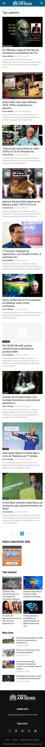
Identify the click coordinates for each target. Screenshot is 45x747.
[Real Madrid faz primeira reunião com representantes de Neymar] (8, 678)
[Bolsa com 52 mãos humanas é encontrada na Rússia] (8, 653)
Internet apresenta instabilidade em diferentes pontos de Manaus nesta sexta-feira (31, 621)
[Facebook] (9, 731)
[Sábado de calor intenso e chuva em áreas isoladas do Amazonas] (33, 582)
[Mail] (22, 731)
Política (5, 498)
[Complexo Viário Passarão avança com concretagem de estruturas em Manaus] (12, 582)
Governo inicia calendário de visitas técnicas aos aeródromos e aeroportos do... (29, 640)
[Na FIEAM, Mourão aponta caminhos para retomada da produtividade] (22, 333)
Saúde (5, 296)
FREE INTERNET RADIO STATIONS (12, 547)
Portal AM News (7, 56)
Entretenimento (8, 46)
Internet (26, 613)
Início (4, 9)
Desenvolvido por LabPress (29, 740)
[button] (4, 3)
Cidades (5, 247)
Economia (6, 98)
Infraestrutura (7, 588)
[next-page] (32, 534)
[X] (29, 731)
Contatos (15, 740)
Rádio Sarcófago (12, 550)
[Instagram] (16, 730)
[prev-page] (12, 534)
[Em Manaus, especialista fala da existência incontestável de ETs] (22, 32)
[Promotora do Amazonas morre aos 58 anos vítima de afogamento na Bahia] (12, 607)
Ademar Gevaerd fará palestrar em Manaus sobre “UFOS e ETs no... (21, 203)
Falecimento (6, 613)
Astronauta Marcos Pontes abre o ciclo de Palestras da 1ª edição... (21, 454)
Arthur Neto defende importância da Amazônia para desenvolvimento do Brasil (22, 505)
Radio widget (7, 560)
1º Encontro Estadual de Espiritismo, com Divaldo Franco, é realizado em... (21, 254)
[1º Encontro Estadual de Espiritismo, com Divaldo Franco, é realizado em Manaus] (22, 234)
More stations (16, 560)
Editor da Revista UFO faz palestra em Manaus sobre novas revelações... (21, 303)
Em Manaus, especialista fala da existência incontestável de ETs (20, 51)
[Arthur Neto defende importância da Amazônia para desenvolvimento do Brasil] (22, 486)
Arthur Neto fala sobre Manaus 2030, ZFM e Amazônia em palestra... (19, 105)
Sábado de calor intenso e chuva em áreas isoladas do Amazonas (32, 594)
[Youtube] (35, 731)
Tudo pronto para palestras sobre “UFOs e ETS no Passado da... (20, 150)
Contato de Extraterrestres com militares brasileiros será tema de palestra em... (21, 400)
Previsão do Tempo (30, 588)
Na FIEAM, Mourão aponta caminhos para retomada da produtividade (17, 348)
